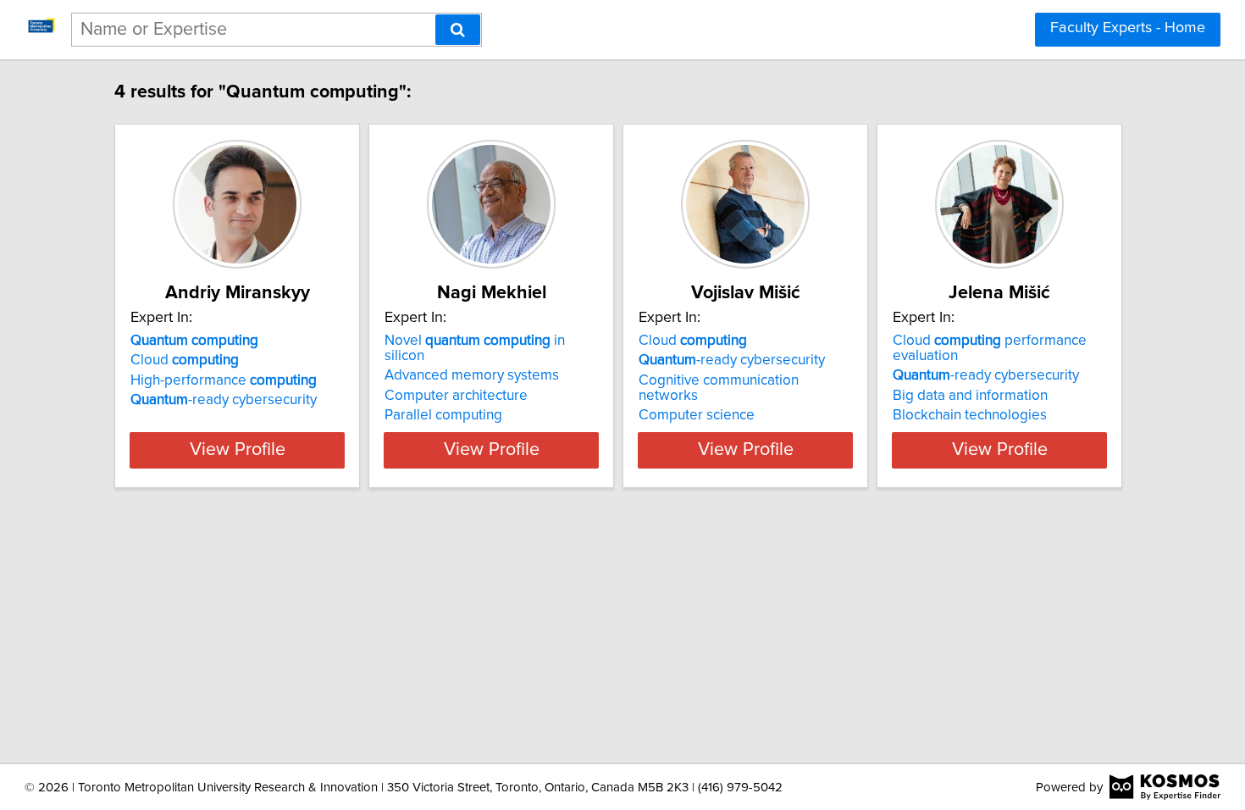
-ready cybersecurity (223, 400)
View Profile (237, 450)
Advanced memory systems (472, 375)
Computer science (697, 415)
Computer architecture (456, 395)
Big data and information (970, 395)
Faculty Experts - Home (1127, 28)
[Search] (457, 29)
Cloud (184, 360)
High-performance (223, 380)
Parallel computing (443, 415)
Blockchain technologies (970, 415)
